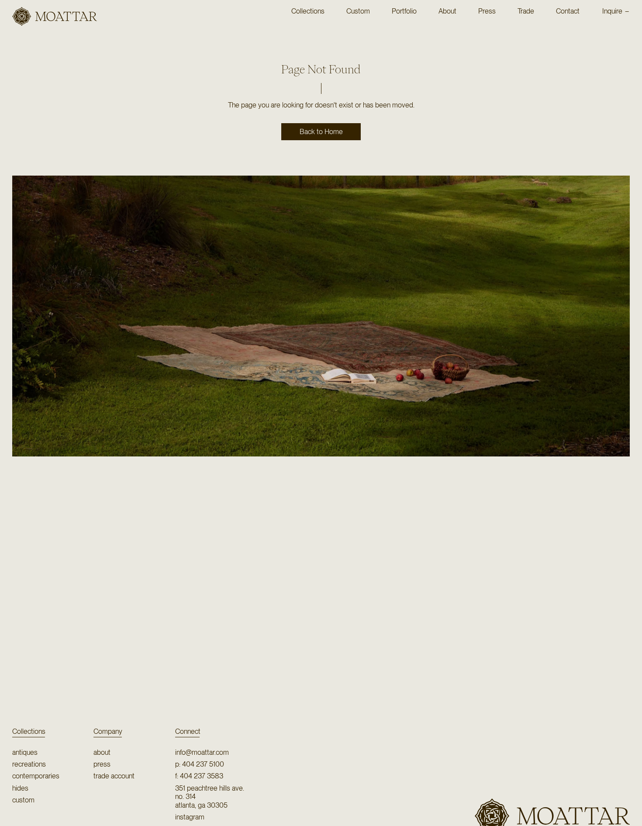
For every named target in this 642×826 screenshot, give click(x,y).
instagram (189, 817)
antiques (25, 752)
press (101, 764)
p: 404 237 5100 (199, 764)
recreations (29, 764)
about (101, 752)
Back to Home (321, 132)
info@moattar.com (202, 752)
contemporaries (35, 776)
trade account (114, 776)
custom (23, 800)
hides (20, 788)
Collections (28, 731)
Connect (187, 731)
